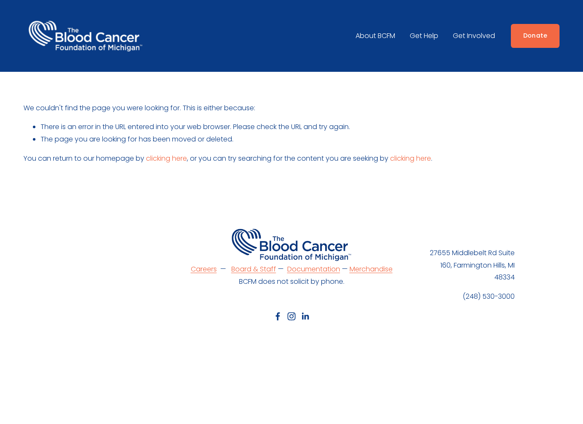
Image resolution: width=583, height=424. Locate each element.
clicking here (166, 158)
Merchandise (371, 269)
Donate (535, 35)
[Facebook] (278, 316)
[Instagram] (291, 316)
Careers (204, 269)
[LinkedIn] (305, 316)
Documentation (313, 269)
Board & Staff (253, 269)
